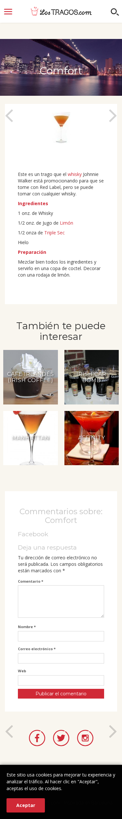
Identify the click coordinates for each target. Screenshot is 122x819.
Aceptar (25, 805)
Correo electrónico (37, 648)
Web (22, 670)
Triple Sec (54, 233)
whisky (75, 174)
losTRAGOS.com (61, 11)
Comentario (30, 581)
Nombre (27, 626)
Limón (66, 223)
